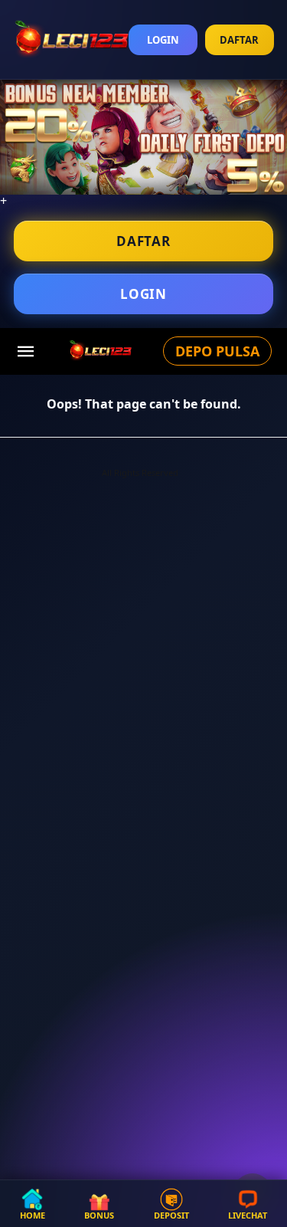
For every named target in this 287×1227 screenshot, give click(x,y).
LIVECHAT (247, 1214)
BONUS (99, 1214)
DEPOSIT (171, 1214)
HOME (32, 1214)
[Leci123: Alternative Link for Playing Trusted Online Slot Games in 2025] (100, 349)
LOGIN (163, 40)
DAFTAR (239, 40)
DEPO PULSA (217, 351)
